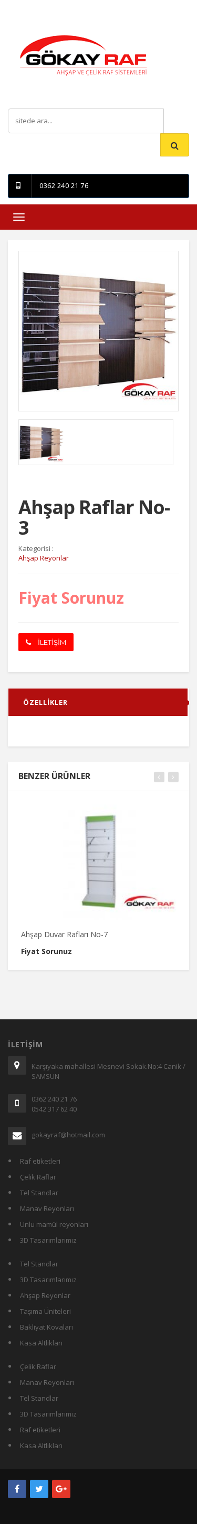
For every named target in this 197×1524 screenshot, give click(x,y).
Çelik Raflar (38, 1177)
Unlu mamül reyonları (54, 1224)
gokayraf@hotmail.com (68, 1134)
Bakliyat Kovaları (46, 1327)
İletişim (104, 7)
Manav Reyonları (47, 1208)
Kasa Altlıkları (41, 1343)
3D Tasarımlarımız (48, 1240)
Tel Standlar (39, 1192)
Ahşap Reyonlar (45, 1295)
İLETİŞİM (51, 642)
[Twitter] (39, 1489)
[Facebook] (17, 1489)
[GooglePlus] (61, 1489)
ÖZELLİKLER (45, 702)
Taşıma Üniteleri (45, 1311)
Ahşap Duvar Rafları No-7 (64, 934)
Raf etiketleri (40, 1161)
